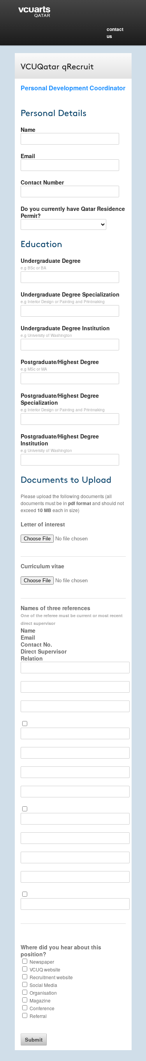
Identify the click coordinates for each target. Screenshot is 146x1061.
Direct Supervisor (44, 651)
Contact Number (42, 182)
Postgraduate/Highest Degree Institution (60, 440)
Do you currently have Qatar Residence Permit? (73, 212)
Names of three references (72, 615)
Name (28, 129)
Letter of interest (43, 524)
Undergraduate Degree (51, 260)
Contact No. (36, 644)
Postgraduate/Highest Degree (60, 361)
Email (28, 155)
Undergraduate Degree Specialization (70, 294)
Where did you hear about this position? (61, 950)
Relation (32, 658)
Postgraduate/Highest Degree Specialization (60, 399)
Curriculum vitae (42, 565)
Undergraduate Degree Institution (65, 327)
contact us (115, 33)
